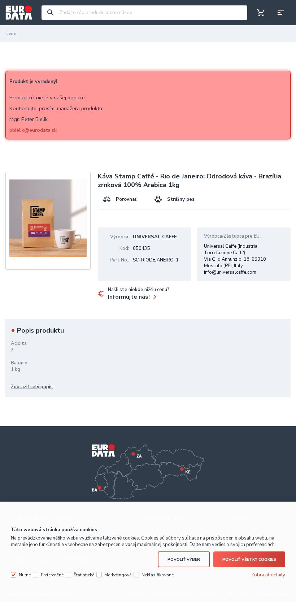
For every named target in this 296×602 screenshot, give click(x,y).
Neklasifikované (158, 575)
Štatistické (84, 575)
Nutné (25, 575)
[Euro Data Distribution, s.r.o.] (18, 12)
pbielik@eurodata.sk (33, 130)
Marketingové (117, 575)
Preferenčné (52, 575)
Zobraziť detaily (268, 575)
